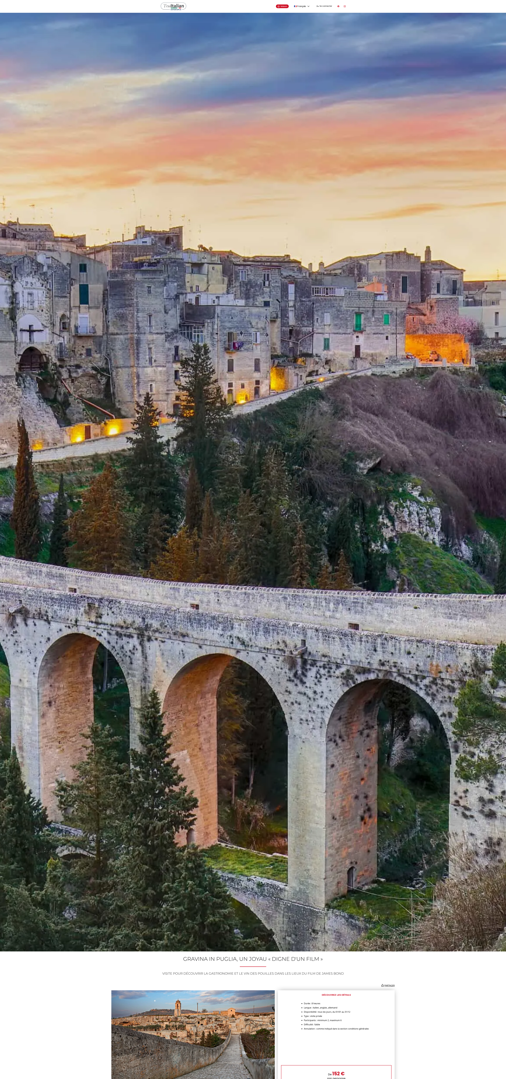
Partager (389, 985)
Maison (284, 6)
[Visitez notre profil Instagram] (345, 6)
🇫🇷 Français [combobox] (300, 6)
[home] (173, 6)
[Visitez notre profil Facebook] (338, 6)
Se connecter (326, 6)
